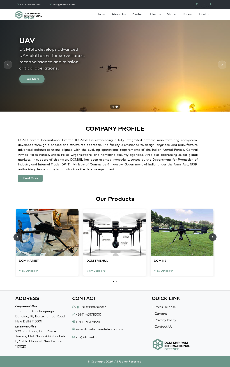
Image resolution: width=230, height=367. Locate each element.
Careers (161, 313)
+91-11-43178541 (88, 322)
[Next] (222, 65)
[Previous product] (17, 237)
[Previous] (8, 65)
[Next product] (213, 237)
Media (171, 14)
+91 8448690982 (30, 4)
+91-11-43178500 (88, 314)
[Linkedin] (211, 5)
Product (138, 14)
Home (100, 14)
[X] (204, 5)
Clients (155, 14)
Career (188, 14)
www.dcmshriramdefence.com (99, 329)
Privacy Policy (165, 320)
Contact (205, 14)
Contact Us (163, 326)
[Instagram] (197, 5)
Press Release (165, 307)
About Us (119, 14)
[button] (113, 107)
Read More (32, 78)
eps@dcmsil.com (64, 4)
